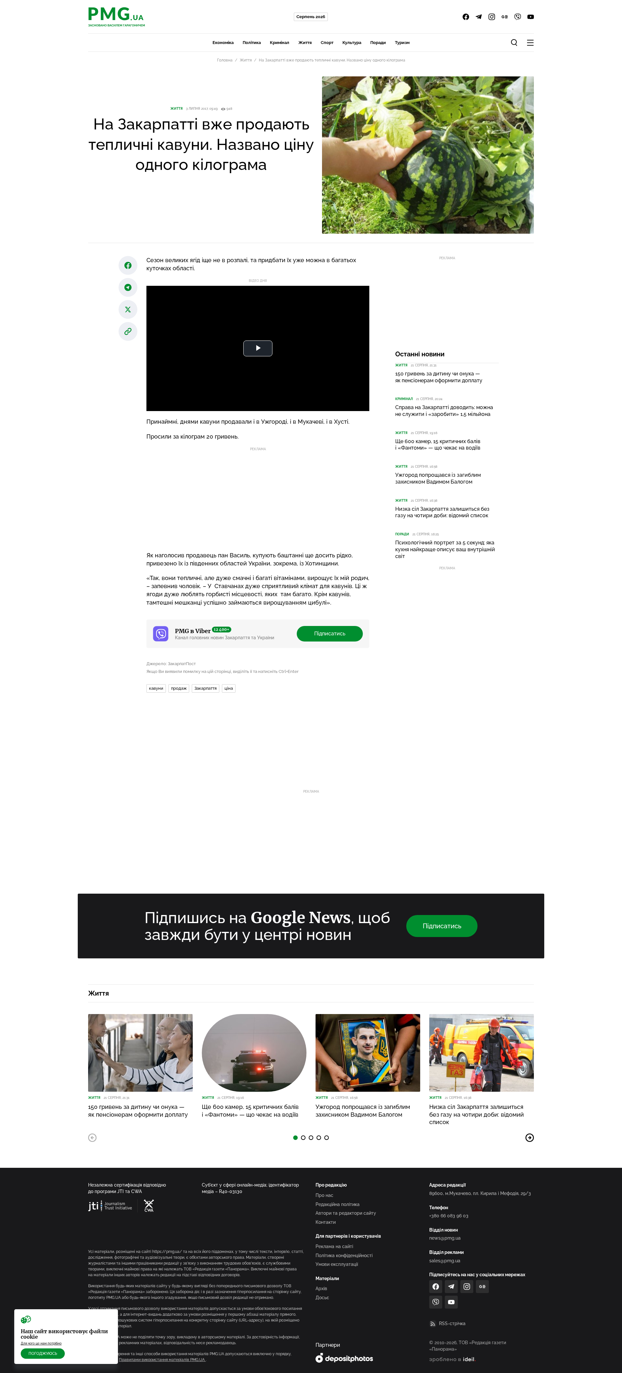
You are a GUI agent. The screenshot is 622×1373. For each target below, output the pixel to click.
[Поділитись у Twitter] (128, 309)
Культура (351, 42)
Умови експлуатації (337, 1264)
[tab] (295, 1137)
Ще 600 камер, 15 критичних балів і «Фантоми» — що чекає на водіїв (437, 444)
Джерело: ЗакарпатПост (171, 663)
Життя (305, 42)
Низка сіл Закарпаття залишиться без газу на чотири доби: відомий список (442, 512)
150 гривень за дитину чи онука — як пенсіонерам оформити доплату (438, 377)
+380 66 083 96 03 (448, 1215)
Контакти (326, 1222)
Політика (252, 42)
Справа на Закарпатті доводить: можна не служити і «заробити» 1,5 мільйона (444, 410)
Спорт (327, 42)
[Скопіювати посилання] (128, 331)
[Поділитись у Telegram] (128, 287)
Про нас (324, 1195)
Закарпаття (205, 688)
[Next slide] (530, 1138)
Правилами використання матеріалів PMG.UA (162, 1359)
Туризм (402, 42)
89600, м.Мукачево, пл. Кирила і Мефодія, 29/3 (480, 1193)
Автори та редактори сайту (346, 1213)
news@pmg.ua (445, 1238)
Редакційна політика (338, 1204)
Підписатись (329, 634)
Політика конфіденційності (344, 1255)
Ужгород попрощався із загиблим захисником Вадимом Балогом (438, 478)
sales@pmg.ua (444, 1260)
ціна (229, 688)
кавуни (156, 688)
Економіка (223, 42)
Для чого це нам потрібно (41, 1343)
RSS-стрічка (452, 1323)
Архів (321, 1288)
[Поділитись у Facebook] (128, 265)
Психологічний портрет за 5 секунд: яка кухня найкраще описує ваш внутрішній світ (445, 549)
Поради (378, 42)
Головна (225, 60)
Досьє (322, 1297)
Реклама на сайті (334, 1246)
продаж (179, 688)
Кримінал (279, 42)
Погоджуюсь (43, 1353)
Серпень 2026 (310, 16)
